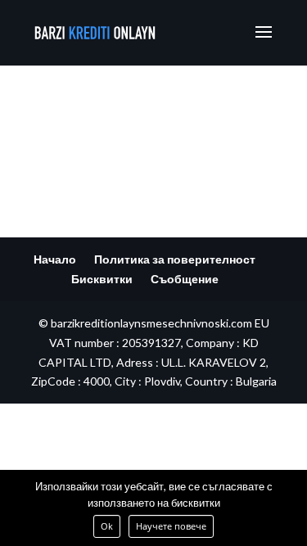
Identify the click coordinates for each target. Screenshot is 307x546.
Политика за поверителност (174, 259)
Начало (55, 259)
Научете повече (171, 526)
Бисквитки (102, 279)
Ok (107, 526)
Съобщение (185, 279)
